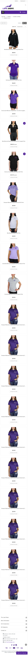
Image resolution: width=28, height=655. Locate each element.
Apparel (9, 16)
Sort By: (14, 26)
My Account (23, 1)
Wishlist (16, 1)
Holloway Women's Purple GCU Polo (14, 80)
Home (4, 16)
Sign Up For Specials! (21, 653)
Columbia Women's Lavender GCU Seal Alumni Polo (13, 263)
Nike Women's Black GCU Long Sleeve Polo (13, 49)
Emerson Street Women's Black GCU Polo (13, 171)
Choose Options (13, 85)
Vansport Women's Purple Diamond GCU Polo (14, 202)
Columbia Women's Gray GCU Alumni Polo (13, 294)
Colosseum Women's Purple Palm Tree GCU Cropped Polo (14, 110)
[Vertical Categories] (3, 12)
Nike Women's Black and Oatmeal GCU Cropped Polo (13, 141)
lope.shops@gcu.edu (10, 642)
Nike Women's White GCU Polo (13, 233)
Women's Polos (7, 18)
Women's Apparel (17, 16)
